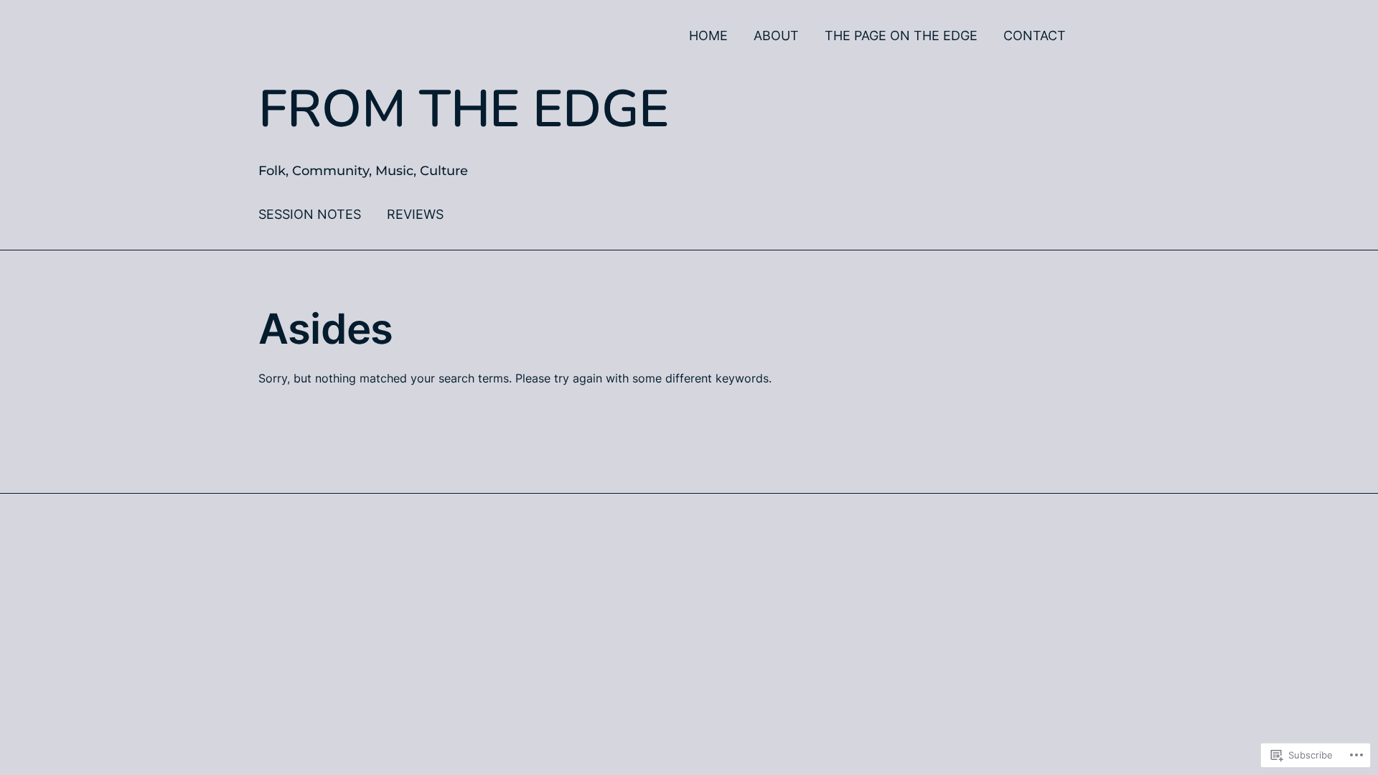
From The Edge (463, 109)
